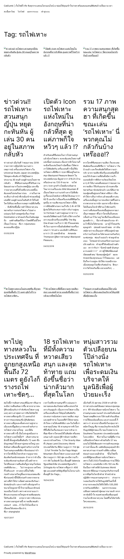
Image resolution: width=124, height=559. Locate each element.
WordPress (30, 553)
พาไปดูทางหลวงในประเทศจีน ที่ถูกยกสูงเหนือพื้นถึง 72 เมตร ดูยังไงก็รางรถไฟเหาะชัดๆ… (22, 368)
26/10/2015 (88, 507)
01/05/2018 (9, 233)
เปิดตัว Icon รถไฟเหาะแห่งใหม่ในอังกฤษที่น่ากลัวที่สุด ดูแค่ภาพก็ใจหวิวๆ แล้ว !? (60, 124)
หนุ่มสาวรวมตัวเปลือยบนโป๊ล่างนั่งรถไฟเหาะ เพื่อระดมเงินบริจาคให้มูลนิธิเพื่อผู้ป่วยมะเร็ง (100, 368)
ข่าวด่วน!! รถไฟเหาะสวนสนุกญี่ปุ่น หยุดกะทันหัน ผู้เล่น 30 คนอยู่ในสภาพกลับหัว (19, 128)
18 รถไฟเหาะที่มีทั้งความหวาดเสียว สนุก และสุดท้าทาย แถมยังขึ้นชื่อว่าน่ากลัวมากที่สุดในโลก (61, 368)
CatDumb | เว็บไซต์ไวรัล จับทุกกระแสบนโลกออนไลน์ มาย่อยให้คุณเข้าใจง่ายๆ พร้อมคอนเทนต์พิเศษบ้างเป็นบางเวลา (58, 5)
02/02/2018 (88, 274)
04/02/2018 (48, 246)
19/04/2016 (48, 480)
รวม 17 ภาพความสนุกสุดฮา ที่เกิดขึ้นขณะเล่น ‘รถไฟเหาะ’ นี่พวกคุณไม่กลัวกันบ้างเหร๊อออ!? (101, 128)
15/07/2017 (9, 518)
